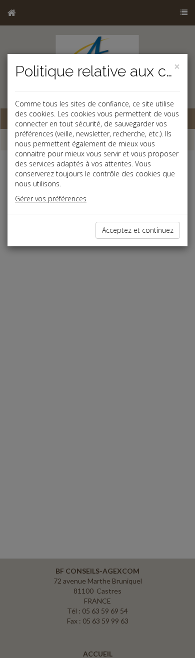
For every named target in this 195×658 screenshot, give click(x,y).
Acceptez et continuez (138, 230)
